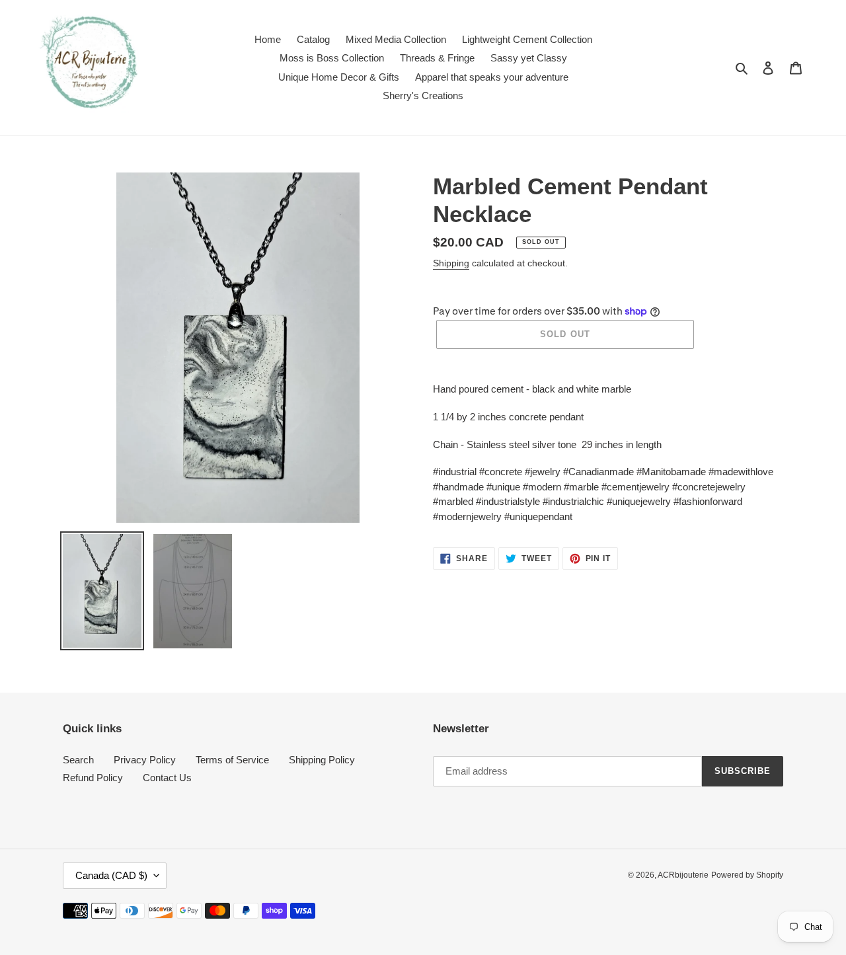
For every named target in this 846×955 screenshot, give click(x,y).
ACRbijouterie (683, 875)
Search (78, 759)
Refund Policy (93, 777)
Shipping (451, 263)
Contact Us (167, 777)
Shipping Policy (322, 759)
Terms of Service (232, 759)
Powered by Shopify (747, 875)
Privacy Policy (145, 759)
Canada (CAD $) (111, 875)
